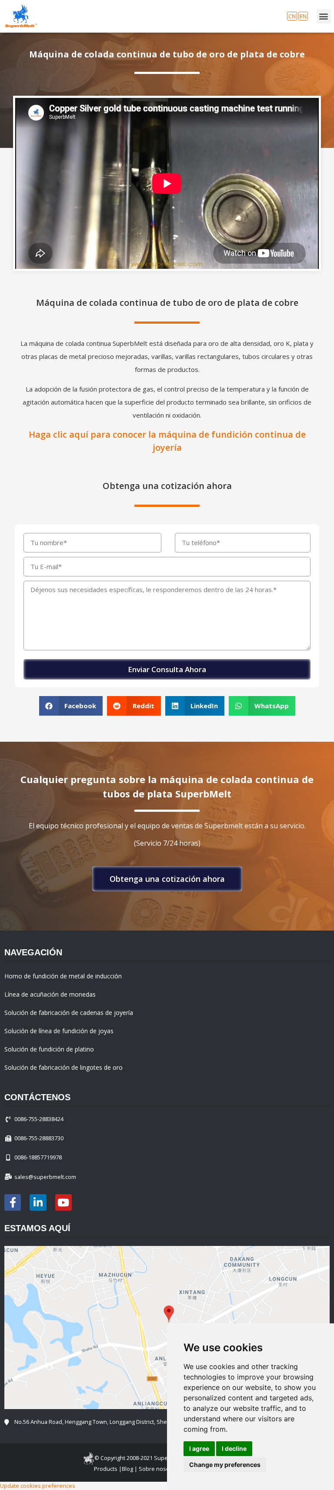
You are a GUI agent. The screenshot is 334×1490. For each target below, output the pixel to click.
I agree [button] (199, 1448)
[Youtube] (63, 1202)
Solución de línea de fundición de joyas (59, 1031)
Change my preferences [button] (225, 1464)
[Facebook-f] (12, 1202)
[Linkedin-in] (38, 1202)
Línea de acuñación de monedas (50, 994)
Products (105, 1469)
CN (292, 16)
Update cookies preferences (37, 1486)
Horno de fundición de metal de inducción (63, 976)
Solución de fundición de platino (49, 1049)
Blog (127, 1469)
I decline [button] (234, 1448)
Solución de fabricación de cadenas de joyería (68, 1012)
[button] (167, 878)
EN (303, 16)
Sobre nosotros (159, 1469)
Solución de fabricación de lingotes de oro (63, 1067)
